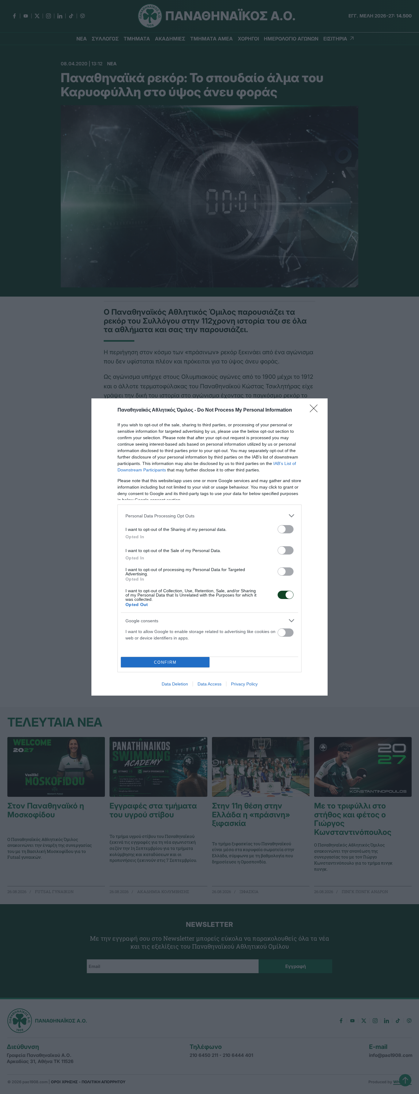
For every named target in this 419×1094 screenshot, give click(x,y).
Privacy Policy (244, 683)
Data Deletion (175, 683)
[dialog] (209, 547)
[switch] (286, 529)
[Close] (315, 410)
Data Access (209, 683)
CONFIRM (165, 662)
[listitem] (209, 515)
